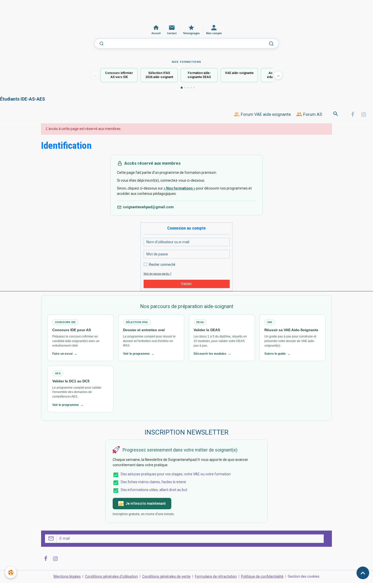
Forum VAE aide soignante (265, 114)
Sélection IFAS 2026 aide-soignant (159, 75)
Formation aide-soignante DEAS (199, 75)
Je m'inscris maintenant (146, 503)
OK (326, 538)
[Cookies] (10, 572)
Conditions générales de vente (166, 576)
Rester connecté (162, 264)
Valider (186, 284)
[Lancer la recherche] (271, 43)
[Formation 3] (188, 87)
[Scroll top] (363, 573)
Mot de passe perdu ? (157, 273)
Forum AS (312, 114)
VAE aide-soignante (239, 73)
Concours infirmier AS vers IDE (119, 75)
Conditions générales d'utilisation (111, 576)
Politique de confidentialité (262, 576)
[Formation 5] (194, 87)
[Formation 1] (182, 88)
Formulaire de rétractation (216, 576)
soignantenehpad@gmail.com (148, 207)
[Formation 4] (191, 87)
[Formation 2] (184, 87)
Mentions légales (67, 576)
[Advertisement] (92, 11)
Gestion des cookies (303, 576)
